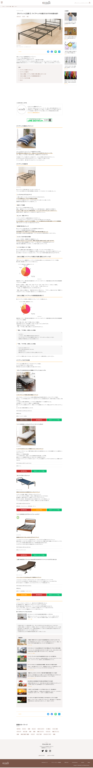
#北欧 (30, 731)
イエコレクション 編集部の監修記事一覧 (33, 112)
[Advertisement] (39, 94)
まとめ (21, 80)
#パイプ (23, 16)
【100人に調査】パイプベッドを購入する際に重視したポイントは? (33, 74)
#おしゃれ (34, 728)
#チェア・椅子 (39, 734)
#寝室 (54, 734)
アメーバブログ (51, 755)
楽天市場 (19, 45)
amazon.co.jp (20, 489)
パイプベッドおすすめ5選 (25, 78)
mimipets (82, 762)
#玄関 (18, 734)
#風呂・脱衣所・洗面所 (25, 734)
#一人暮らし (48, 728)
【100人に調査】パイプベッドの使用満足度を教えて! (30, 76)
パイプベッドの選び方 (24, 72)
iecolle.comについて (45, 762)
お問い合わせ (66, 762)
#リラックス (48, 731)
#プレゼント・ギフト (47, 734)
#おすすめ (18, 728)
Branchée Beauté (74, 762)
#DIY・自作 (25, 731)
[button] (52, 52)
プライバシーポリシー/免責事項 (56, 762)
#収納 (29, 728)
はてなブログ (42, 755)
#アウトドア (19, 731)
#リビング (32, 734)
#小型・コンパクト (41, 728)
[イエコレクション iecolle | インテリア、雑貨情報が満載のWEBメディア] (46, 2)
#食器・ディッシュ (55, 731)
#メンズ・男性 (55, 728)
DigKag (89, 762)
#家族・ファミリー (40, 731)
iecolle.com (39, 278)
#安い (27, 16)
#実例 (34, 731)
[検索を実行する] (89, 3)
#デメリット (19, 16)
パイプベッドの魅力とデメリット (26, 69)
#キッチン (24, 728)
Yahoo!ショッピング (21, 392)
